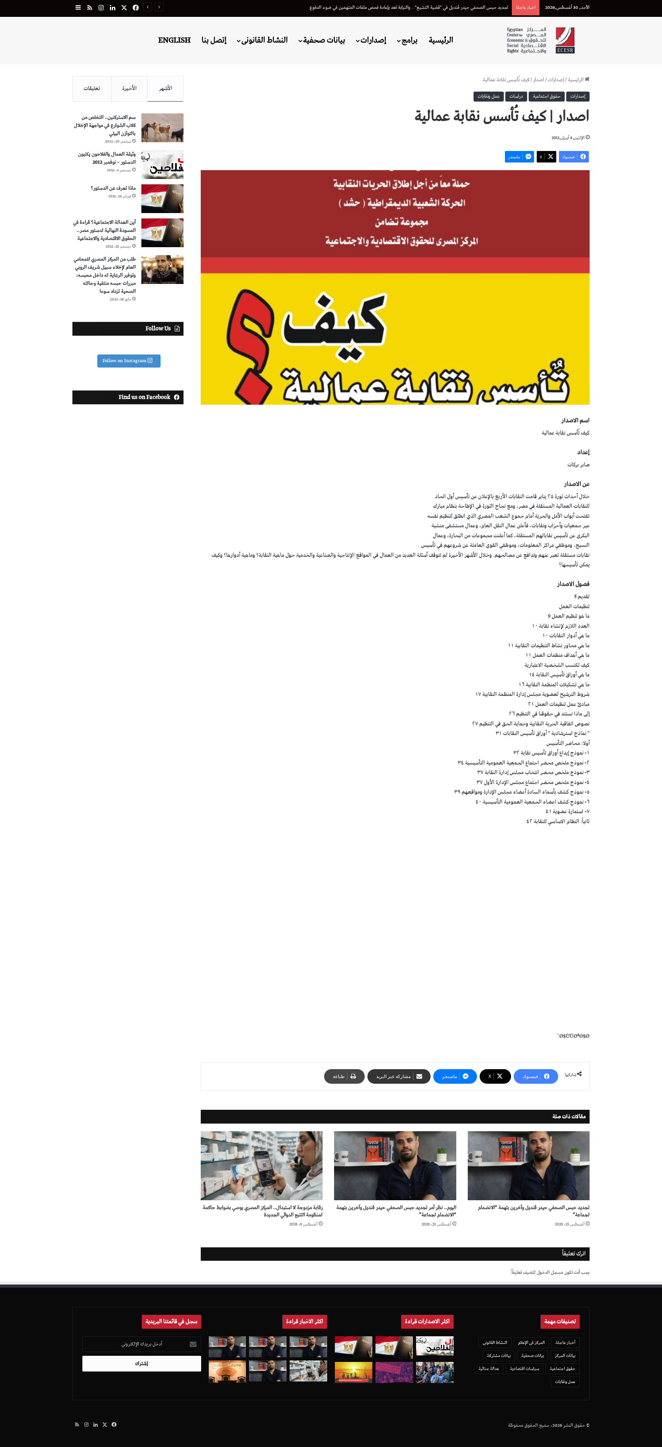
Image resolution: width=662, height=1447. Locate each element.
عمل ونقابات (489, 96)
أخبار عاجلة (565, 1343)
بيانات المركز (565, 1356)
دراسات (516, 96)
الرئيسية (441, 40)
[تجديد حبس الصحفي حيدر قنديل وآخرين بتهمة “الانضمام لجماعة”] (529, 1165)
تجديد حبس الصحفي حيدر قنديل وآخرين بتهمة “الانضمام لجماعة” (534, 1211)
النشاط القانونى (264, 40)
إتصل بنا (214, 40)
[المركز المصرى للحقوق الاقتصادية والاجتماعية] (541, 40)
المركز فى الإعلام (531, 1343)
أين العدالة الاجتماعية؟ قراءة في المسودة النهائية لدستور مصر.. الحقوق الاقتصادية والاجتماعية (104, 230)
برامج (409, 40)
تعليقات (92, 89)
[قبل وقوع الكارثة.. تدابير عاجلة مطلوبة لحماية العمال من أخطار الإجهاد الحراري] (353, 1372)
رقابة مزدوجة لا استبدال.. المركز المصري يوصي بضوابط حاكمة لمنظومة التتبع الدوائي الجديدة (424, 7)
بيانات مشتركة (499, 1356)
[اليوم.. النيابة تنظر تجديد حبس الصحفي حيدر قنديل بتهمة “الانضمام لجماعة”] (268, 1370)
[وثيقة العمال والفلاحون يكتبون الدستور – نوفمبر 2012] (162, 164)
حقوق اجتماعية (546, 96)
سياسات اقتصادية (524, 1369)
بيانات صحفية (324, 40)
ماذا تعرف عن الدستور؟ (113, 188)
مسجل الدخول (550, 1272)
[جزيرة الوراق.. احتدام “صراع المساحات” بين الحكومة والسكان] (394, 1372)
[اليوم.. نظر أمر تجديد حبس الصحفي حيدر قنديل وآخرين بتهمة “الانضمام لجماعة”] (395, 1165)
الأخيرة (129, 89)
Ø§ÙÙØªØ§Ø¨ (573, 1036)
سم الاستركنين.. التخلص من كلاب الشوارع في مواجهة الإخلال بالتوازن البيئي (105, 125)
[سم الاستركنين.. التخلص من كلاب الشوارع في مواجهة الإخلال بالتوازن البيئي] (162, 127)
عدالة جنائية (488, 1369)
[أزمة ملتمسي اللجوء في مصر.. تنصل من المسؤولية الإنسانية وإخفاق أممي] (435, 1372)
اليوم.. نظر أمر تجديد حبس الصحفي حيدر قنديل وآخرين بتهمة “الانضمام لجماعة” (396, 1211)
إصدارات (373, 40)
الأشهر (165, 89)
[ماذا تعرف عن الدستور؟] (162, 198)
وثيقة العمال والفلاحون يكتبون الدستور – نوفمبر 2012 (107, 158)
